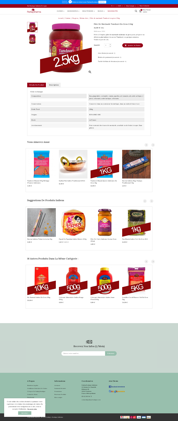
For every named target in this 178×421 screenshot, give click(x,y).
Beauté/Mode (88, 11)
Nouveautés (113, 11)
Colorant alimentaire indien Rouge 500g (71, 298)
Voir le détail (43, 163)
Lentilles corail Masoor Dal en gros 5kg (135, 298)
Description (54, 85)
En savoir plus (32, 409)
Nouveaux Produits (60, 394)
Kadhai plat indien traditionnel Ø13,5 (72, 181)
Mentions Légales (32, 385)
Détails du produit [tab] (36, 85)
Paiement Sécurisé (60, 388)
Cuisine (61, 11)
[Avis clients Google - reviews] (117, 391)
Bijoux (101, 11)
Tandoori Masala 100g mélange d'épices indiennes (38, 182)
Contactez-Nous (32, 394)
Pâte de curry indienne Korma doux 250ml (104, 240)
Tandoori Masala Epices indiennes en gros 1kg (104, 182)
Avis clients (113, 381)
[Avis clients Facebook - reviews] (117, 386)
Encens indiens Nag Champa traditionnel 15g (132, 182)
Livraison (57, 385)
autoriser (24, 413)
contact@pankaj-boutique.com (91, 400)
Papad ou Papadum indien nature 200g (73, 239)
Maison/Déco (73, 11)
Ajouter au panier (133, 45)
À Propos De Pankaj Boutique (36, 391)
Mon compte (58, 397)
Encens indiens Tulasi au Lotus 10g (39, 239)
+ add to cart (39, 163)
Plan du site (30, 397)
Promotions (58, 391)
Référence (97, 31)
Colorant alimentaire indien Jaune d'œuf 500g (103, 298)
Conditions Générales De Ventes (37, 388)
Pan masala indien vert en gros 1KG (135, 239)
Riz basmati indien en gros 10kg (38, 297)
